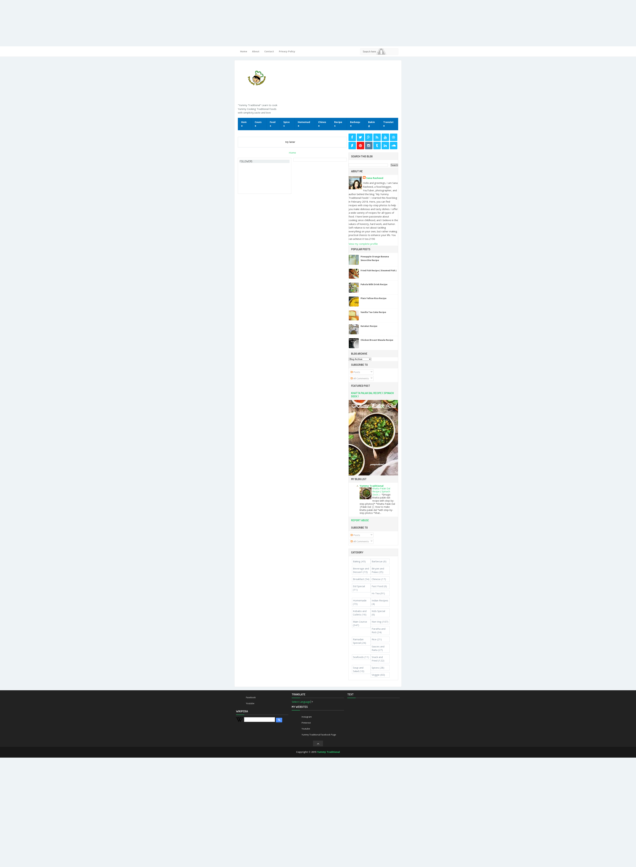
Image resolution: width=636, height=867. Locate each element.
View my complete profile (363, 243)
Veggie (376, 674)
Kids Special (378, 611)
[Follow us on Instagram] (368, 145)
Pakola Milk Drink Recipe (374, 284)
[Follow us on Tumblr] (377, 145)
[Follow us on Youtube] (385, 137)
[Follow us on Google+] (368, 137)
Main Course (360, 621)
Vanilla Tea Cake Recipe (373, 312)
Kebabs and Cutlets (360, 612)
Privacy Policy (287, 51)
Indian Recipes (380, 600)
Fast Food (377, 586)
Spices (286, 123)
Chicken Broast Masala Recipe (377, 339)
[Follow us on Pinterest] (360, 145)
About (255, 51)
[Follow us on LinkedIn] (385, 145)
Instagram (307, 716)
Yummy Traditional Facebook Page (319, 734)
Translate (388, 123)
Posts (356, 372)
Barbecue (377, 561)
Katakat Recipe (369, 326)
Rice (374, 639)
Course (258, 123)
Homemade (304, 123)
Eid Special (359, 586)
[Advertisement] (99, 23)
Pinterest (306, 722)
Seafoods (358, 657)
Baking (371, 123)
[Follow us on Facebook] (352, 137)
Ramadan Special (358, 641)
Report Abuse (360, 520)
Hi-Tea (376, 593)
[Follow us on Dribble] (393, 137)
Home (243, 51)
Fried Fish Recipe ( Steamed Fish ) (378, 270)
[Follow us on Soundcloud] (393, 145)
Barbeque (355, 123)
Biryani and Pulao (378, 570)
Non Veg (376, 621)
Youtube (250, 703)
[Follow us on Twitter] (360, 137)
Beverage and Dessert (361, 570)
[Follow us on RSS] (377, 137)
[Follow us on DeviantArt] (352, 145)
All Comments (361, 378)
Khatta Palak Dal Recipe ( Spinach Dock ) (381, 491)
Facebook (251, 697)
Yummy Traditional (371, 485)
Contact (269, 51)
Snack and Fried (377, 658)
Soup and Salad (358, 669)
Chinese (322, 123)
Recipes (338, 123)
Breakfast (358, 579)
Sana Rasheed (374, 178)
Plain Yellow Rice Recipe (373, 298)
